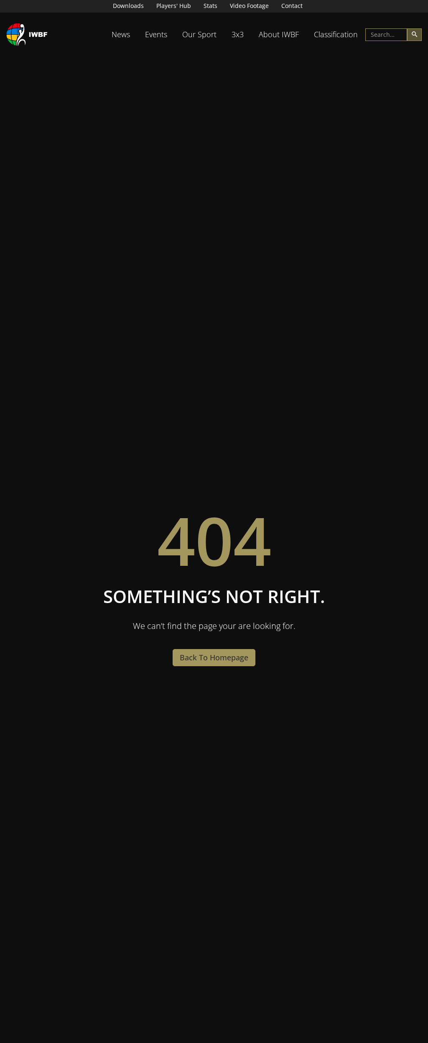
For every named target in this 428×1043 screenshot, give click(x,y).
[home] (27, 34)
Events (156, 34)
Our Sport (199, 34)
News (121, 34)
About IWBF (279, 34)
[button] (121, 34)
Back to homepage (214, 657)
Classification (336, 34)
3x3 (238, 34)
